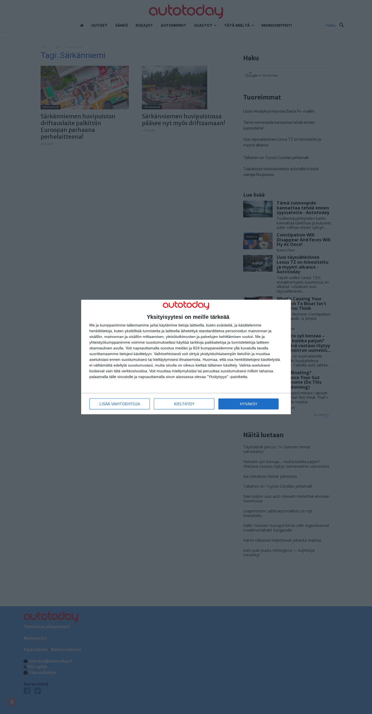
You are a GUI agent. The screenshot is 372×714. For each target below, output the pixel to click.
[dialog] (186, 357)
